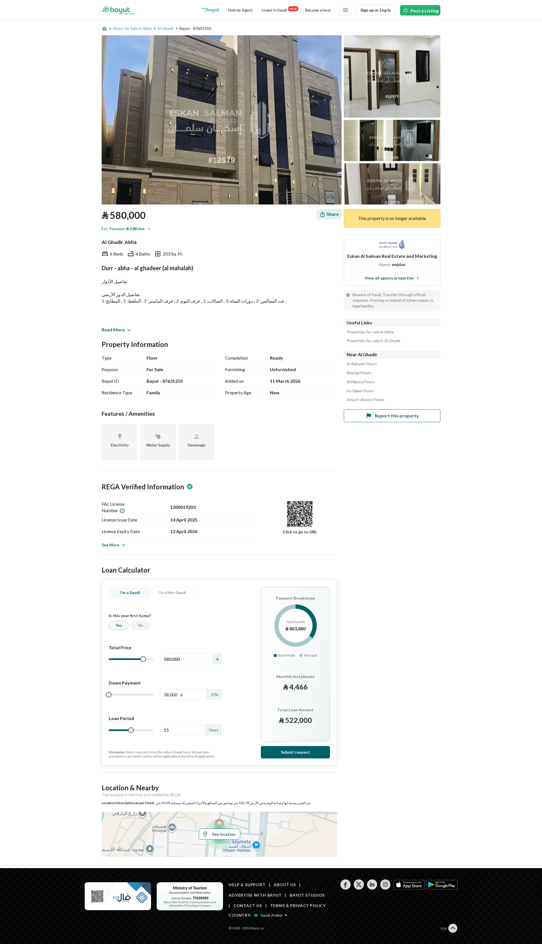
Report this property (397, 415)
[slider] (143, 659)
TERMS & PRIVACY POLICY (298, 905)
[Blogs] (210, 10)
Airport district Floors (365, 399)
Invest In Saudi (278, 9)
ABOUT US (285, 884)
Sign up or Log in (375, 10)
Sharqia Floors (359, 373)
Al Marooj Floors (361, 382)
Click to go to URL (300, 531)
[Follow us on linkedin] (372, 888)
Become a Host (318, 10)
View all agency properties (389, 278)
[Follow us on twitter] (358, 888)
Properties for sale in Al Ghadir (374, 340)
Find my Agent (240, 10)
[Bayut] (118, 10)
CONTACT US (247, 905)
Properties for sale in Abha (370, 332)
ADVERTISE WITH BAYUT (255, 895)
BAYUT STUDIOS (307, 895)
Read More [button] (113, 329)
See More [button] (110, 544)
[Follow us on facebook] (345, 888)
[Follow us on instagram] (385, 888)
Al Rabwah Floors (362, 364)
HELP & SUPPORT (247, 884)
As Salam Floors (360, 391)
